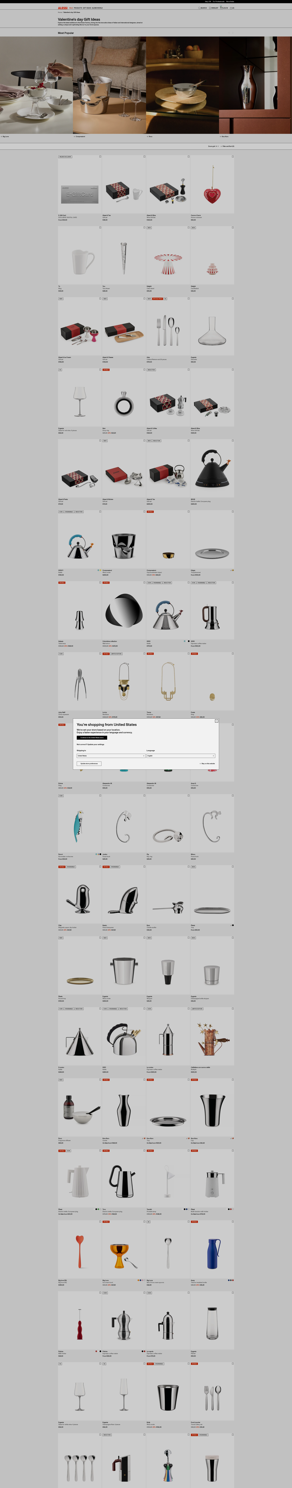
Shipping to (81, 750)
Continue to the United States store (91, 737)
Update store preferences (89, 763)
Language (151, 750)
